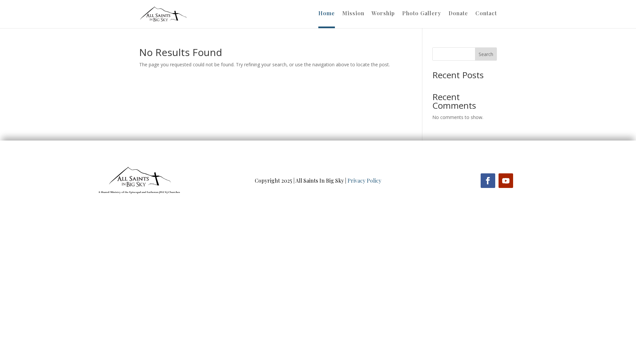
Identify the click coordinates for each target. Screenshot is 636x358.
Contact (486, 14)
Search (486, 54)
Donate (458, 14)
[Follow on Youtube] (506, 180)
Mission (353, 14)
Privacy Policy (364, 180)
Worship (383, 14)
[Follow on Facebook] (488, 180)
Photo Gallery (421, 14)
